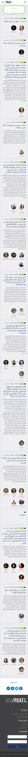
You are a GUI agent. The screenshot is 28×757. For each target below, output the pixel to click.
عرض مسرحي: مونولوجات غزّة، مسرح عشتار (14, 126)
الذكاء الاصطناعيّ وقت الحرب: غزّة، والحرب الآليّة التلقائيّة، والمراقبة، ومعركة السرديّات (14, 224)
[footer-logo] (16, 700)
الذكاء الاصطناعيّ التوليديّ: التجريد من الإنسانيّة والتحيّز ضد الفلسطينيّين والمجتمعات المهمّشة (14, 329)
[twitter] (17, 688)
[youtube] (13, 706)
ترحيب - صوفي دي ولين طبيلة (15, 21)
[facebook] (21, 688)
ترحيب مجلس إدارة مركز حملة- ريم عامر (14, 44)
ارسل (17, 747)
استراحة (23, 515)
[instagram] (12, 688)
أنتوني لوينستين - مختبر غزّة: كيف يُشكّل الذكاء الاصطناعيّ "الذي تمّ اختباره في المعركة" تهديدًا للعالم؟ (15, 281)
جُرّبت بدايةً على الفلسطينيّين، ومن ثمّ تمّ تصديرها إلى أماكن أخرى (15, 410)
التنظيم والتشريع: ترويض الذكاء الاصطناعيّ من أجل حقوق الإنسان (14, 460)
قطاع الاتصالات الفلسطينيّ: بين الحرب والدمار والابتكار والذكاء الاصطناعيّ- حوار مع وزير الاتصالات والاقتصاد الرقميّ (14, 168)
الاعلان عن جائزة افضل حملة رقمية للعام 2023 (15, 591)
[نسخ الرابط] (8, 688)
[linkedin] (10, 706)
